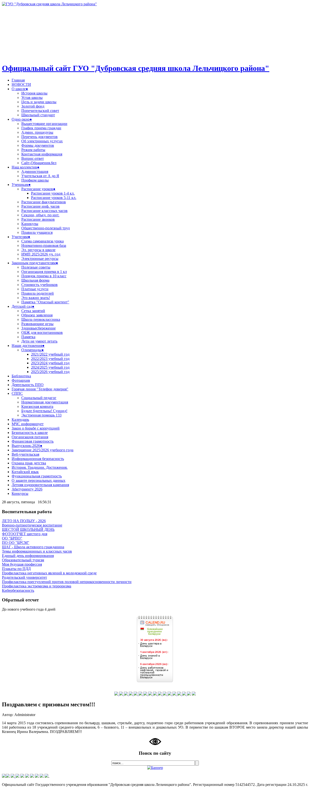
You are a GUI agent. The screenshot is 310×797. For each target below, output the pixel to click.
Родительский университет (24, 577)
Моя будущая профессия (22, 564)
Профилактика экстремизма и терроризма (36, 586)
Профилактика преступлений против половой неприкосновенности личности (67, 582)
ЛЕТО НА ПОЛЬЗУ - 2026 (24, 521)
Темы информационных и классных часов (37, 551)
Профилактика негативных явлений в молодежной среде (49, 573)
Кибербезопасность (18, 590)
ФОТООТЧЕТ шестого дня (24, 534)
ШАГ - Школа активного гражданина (33, 547)
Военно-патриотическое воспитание (32, 525)
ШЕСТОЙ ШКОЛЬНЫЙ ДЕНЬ (28, 529)
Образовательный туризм (23, 560)
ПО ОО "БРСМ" (15, 543)
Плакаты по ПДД (16, 569)
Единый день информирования (28, 556)
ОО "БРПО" (12, 538)
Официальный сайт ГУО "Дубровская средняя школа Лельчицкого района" (135, 68)
